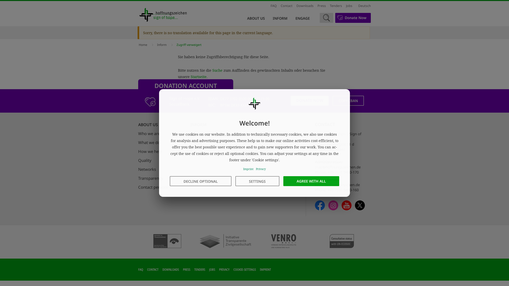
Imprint (248, 169)
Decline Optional (201, 181)
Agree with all (311, 181)
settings (257, 181)
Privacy (261, 169)
